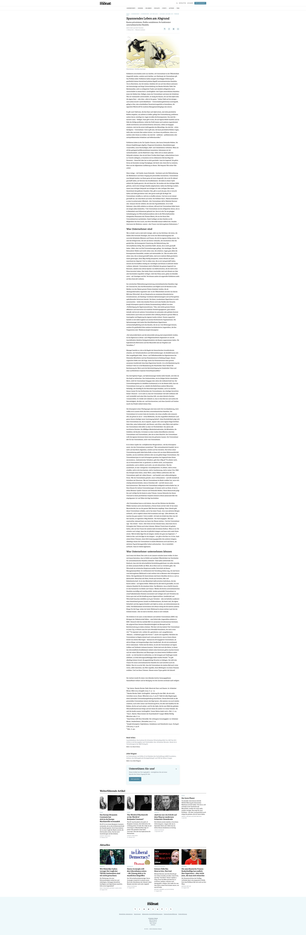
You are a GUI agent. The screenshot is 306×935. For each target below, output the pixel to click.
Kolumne (184, 866)
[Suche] (177, 3)
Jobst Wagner (139, 28)
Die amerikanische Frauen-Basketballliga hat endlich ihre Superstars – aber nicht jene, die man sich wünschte (193, 872)
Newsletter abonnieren (126, 914)
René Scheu (129, 28)
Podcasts (157, 8)
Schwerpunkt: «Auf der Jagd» (149, 14)
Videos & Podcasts (159, 866)
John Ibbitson (197, 816)
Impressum (137, 914)
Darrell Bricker (186, 816)
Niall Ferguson (104, 888)
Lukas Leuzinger (132, 886)
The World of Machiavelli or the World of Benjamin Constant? (137, 817)
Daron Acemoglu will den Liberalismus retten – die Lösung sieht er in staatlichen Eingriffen (136, 872)
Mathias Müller (186, 886)
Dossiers (140, 8)
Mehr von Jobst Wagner (133, 761)
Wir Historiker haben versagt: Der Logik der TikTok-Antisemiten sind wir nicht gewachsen (110, 872)
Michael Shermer (159, 889)
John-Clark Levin (116, 888)
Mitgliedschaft (200, 3)
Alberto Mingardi (105, 836)
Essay (128, 14)
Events (164, 8)
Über (178, 8)
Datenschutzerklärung (170, 914)
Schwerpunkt (135, 14)
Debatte (156, 812)
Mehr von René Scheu (133, 747)
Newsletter (182, 3)
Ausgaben (190, 3)
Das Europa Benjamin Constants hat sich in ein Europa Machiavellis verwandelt (110, 818)
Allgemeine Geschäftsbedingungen (152, 914)
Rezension (130, 866)
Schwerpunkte (131, 8)
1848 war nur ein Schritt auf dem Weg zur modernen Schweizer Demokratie (165, 817)
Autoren (171, 8)
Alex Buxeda (170, 889)
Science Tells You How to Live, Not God (163, 870)
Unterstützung (182, 914)
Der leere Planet (188, 798)
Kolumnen (149, 8)
